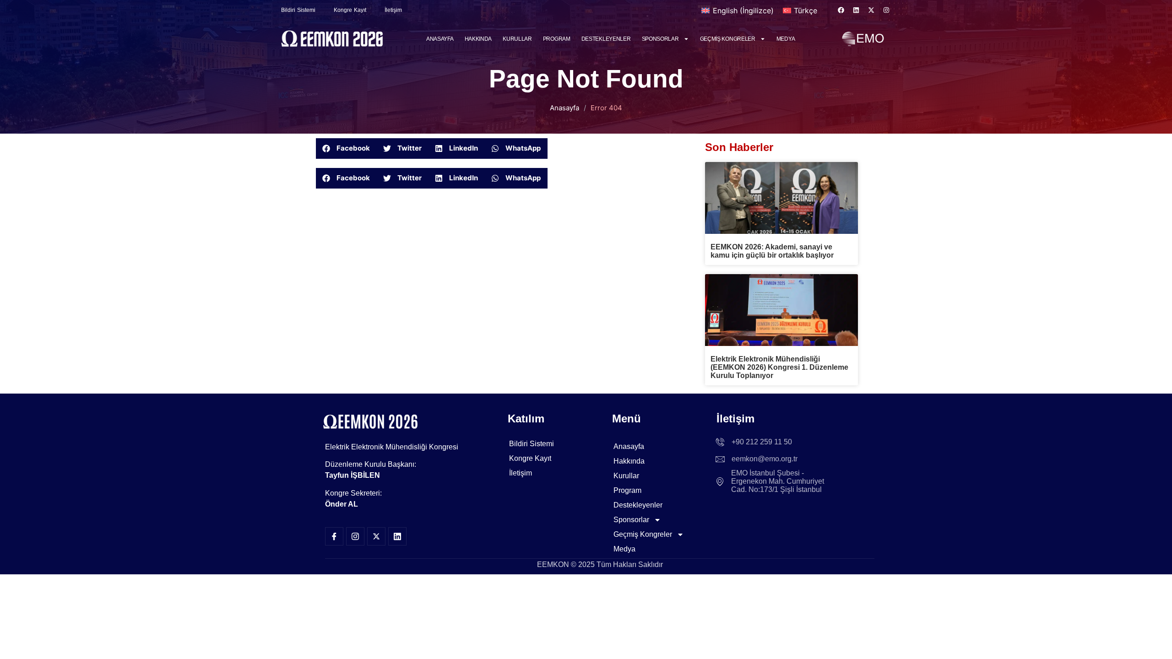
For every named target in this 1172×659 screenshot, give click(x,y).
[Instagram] (886, 10)
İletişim (393, 10)
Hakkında (478, 39)
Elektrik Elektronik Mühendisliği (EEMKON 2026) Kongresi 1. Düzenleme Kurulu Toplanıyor (779, 367)
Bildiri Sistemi (298, 10)
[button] (346, 148)
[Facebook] (841, 10)
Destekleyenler (606, 39)
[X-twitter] (871, 10)
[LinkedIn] (397, 536)
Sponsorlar (660, 39)
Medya (785, 39)
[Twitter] (376, 536)
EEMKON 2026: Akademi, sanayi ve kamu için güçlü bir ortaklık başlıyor (772, 251)
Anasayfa (440, 39)
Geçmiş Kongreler (727, 39)
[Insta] (355, 536)
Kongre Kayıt (350, 10)
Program (556, 39)
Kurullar (517, 39)
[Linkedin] (856, 10)
